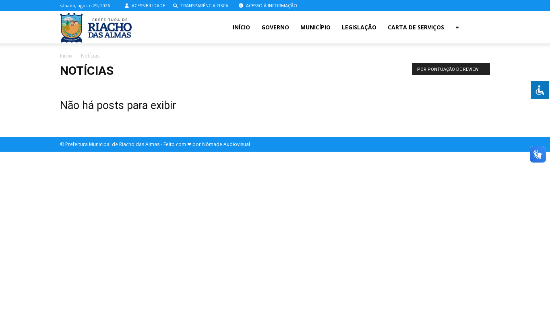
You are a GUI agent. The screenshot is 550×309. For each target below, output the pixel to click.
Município (315, 27)
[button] (480, 28)
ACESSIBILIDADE (147, 5)
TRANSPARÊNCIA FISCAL (205, 5)
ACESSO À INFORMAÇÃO (271, 5)
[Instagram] (471, 5)
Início (241, 27)
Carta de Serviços (416, 27)
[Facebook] (457, 5)
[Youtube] (484, 5)
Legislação (359, 27)
